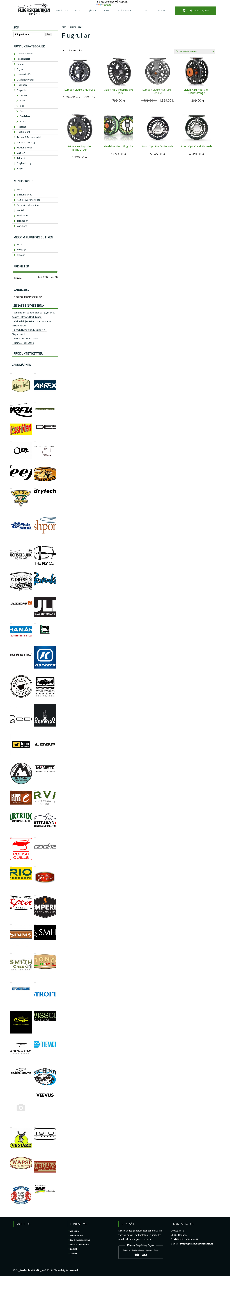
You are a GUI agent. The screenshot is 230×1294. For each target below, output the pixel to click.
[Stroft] (35, 981)
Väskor (21, 152)
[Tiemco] (35, 1038)
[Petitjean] (35, 809)
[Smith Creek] (11, 952)
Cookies (73, 1253)
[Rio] (11, 865)
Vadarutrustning (26, 142)
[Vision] (35, 1126)
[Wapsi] (11, 1154)
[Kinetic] (11, 644)
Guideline (25, 116)
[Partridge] (11, 809)
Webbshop (62, 10)
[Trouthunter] (35, 1065)
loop (22, 105)
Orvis (22, 111)
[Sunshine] (11, 1009)
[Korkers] (35, 644)
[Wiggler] (11, 1181)
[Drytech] (35, 487)
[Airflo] (11, 400)
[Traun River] (11, 1065)
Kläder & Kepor (25, 147)
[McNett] (35, 760)
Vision (23, 100)
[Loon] (11, 731)
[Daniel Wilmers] (35, 440)
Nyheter (92, 10)
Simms (20, 64)
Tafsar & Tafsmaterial (29, 137)
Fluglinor (21, 126)
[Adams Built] (11, 372)
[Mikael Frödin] (11, 789)
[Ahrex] (35, 372)
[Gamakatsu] (35, 570)
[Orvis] (35, 789)
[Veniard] (11, 1126)
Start (19, 189)
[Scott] (11, 894)
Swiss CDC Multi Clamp (26, 338)
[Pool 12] (35, 836)
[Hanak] (11, 622)
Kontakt (162, 10)
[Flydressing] (11, 570)
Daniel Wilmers (25, 53)
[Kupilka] (11, 673)
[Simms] (11, 923)
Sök (49, 34)
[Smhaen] (35, 923)
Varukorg (22, 226)
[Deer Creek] (35, 463)
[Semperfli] (35, 894)
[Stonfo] (35, 952)
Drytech (21, 69)
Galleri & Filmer (126, 10)
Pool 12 (23, 121)
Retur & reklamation (28, 205)
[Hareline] (35, 622)
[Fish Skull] (11, 512)
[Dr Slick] (11, 487)
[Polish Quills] (11, 836)
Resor (78, 10)
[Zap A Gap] (35, 1181)
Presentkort (23, 58)
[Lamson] (35, 673)
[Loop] (35, 731)
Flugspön (22, 84)
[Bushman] (11, 421)
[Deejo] (11, 463)
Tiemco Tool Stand (24, 342)
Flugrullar (22, 90)
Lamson (24, 95)
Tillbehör (21, 158)
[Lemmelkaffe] (35, 702)
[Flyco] (35, 541)
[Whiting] (35, 1154)
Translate (107, 5)
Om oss (107, 10)
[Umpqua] (11, 1091)
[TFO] (11, 1038)
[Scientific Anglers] (35, 865)
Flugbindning (24, 163)
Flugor (20, 168)
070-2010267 (192, 1239)
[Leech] (11, 702)
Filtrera (18, 278)
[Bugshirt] (35, 400)
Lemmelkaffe (24, 74)
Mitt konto (146, 10)
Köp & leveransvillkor (28, 199)
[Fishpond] (35, 512)
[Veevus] (35, 1091)
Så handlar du (24, 194)
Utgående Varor (25, 79)
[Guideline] (11, 595)
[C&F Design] (35, 421)
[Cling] (11, 440)
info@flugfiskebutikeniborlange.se (196, 1243)
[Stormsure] (11, 981)
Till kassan (22, 220)
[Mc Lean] (11, 760)
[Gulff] (35, 595)
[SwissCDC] (35, 1009)
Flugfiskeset (23, 131)
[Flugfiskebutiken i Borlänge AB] (11, 541)
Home (63, 27)
